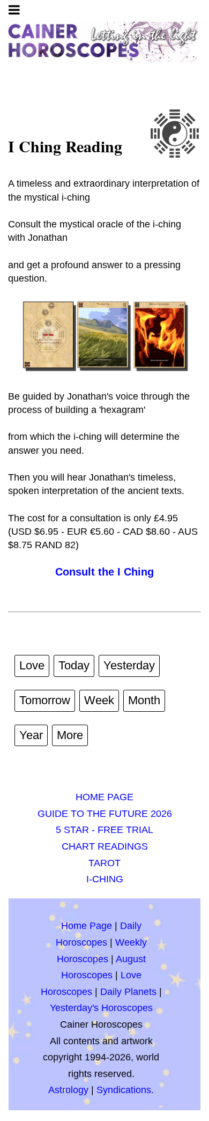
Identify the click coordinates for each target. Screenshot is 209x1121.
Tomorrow (44, 700)
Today (73, 665)
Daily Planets (128, 991)
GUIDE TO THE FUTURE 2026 (105, 813)
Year (31, 735)
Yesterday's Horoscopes (101, 1007)
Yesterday (129, 665)
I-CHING (104, 879)
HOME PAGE (104, 797)
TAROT (104, 863)
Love (31, 665)
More (70, 735)
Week (99, 700)
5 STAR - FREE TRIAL (104, 829)
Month (144, 700)
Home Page (86, 925)
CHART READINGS (105, 846)
